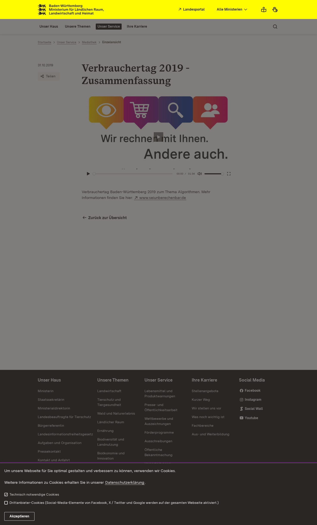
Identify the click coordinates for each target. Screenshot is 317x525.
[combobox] (232, 10)
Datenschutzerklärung (124, 482)
